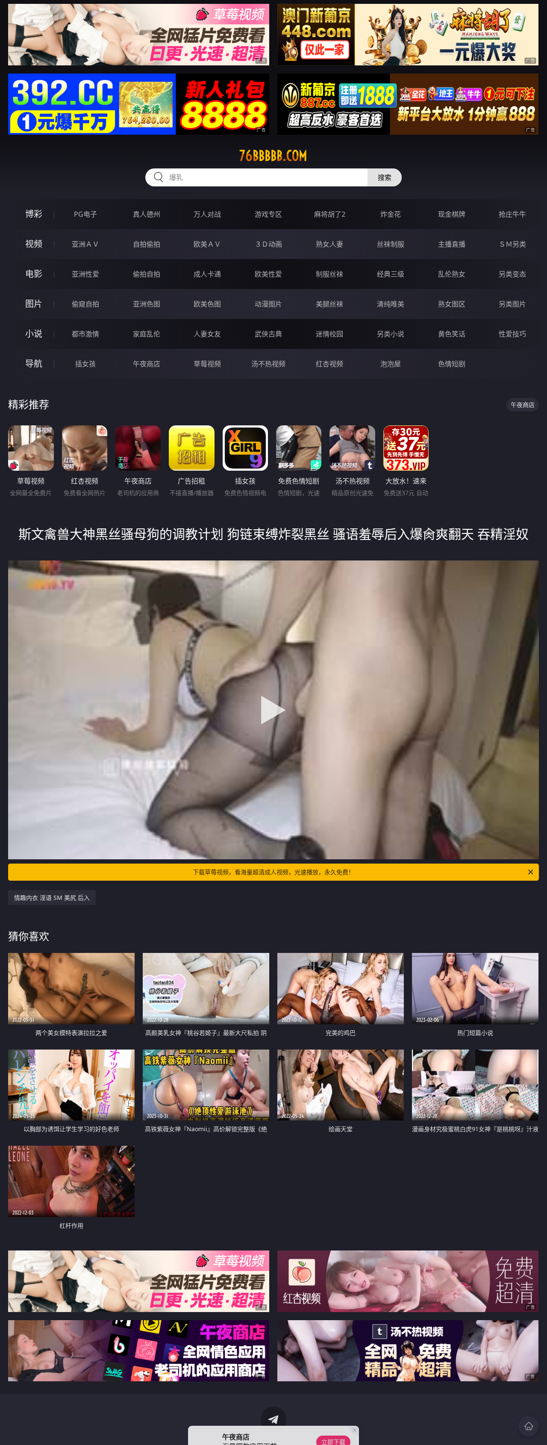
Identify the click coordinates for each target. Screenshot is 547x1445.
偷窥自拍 (85, 304)
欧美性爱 (268, 274)
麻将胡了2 (329, 214)
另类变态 (512, 274)
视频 (33, 244)
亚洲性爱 (85, 274)
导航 (33, 363)
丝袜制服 (390, 244)
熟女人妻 (329, 244)
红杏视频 (329, 364)
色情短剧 (451, 364)
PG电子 (85, 214)
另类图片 (512, 304)
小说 (33, 333)
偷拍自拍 (146, 274)
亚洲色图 (146, 304)
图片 (33, 304)
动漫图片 (268, 304)
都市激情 (85, 334)
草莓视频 (207, 364)
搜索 (384, 177)
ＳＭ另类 (512, 244)
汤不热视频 (268, 364)
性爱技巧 (512, 334)
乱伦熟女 (451, 274)
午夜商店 (146, 364)
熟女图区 (451, 304)
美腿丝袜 (329, 304)
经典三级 (390, 274)
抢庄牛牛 (512, 214)
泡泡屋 (390, 364)
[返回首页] (528, 1426)
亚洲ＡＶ (85, 244)
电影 (33, 274)
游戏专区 (268, 214)
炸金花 (390, 214)
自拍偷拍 (146, 244)
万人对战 (207, 214)
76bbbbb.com (273, 155)
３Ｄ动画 (268, 244)
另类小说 (390, 334)
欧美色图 (207, 304)
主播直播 (451, 244)
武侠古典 (268, 334)
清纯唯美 (390, 304)
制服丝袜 (329, 274)
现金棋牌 (451, 214)
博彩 (33, 214)
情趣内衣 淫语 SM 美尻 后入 (52, 898)
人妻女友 (207, 334)
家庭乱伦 (146, 334)
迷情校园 (329, 334)
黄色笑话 (451, 334)
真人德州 (146, 214)
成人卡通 (207, 274)
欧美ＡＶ (207, 244)
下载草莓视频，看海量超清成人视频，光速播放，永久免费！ (273, 872)
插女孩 (85, 364)
